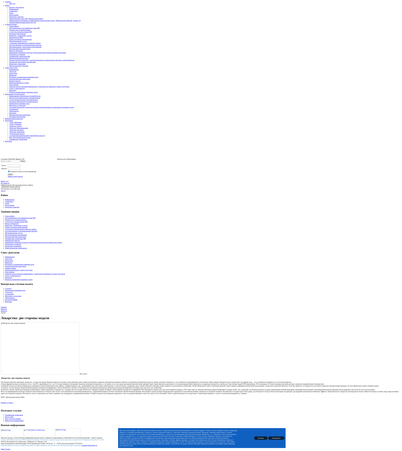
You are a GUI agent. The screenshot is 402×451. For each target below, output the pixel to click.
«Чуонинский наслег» (17, 134)
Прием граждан (14, 81)
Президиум (13, 73)
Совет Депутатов (11, 68)
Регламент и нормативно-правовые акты (23, 77)
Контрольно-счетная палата (15, 94)
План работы (14, 85)
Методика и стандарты (17, 105)
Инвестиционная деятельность (16, 248)
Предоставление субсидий (18, 66)
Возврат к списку (7, 403)
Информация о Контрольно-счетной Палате (25, 96)
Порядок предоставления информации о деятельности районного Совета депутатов (39, 86)
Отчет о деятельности (17, 88)
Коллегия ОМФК (11, 300)
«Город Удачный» (15, 124)
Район (7, 5)
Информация (14, 9)
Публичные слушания (17, 54)
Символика (13, 11)
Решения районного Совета (19, 83)
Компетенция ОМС (16, 37)
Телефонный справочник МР (19, 56)
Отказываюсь (276, 438)
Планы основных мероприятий (20, 39)
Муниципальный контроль (18, 58)
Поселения (9, 120)
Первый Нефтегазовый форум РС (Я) (22, 22)
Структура (9, 292)
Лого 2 (3, 191)
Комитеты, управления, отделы (20, 36)
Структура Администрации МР (20, 32)
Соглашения (13, 109)
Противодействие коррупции (19, 49)
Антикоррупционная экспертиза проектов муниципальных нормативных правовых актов (41, 107)
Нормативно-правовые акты (19, 103)
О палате (8, 288)
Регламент (8, 264)
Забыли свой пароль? (15, 176)
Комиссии (12, 75)
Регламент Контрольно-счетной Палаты (23, 102)
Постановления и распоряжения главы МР (24, 28)
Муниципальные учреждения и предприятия (25, 47)
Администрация (11, 24)
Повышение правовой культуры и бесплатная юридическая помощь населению (37, 53)
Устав (11, 13)
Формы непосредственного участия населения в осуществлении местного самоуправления (41, 60)
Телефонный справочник (18, 139)
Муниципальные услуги (18, 41)
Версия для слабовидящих (14, 421)
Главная (8, 2)
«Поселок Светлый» (16, 130)
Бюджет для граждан (16, 7)
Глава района (14, 26)
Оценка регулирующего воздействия (22, 62)
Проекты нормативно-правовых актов (18, 279)
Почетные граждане (16, 17)
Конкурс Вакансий (16, 51)
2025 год (12, 4)
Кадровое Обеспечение (17, 34)
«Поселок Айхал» (15, 126)
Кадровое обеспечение (17, 117)
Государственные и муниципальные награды (25, 45)
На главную (5, 183)
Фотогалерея (13, 15)
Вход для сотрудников (13, 419)
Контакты (12, 90)
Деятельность (14, 111)
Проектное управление (17, 64)
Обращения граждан (12, 240)
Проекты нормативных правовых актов (23, 92)
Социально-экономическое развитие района (25, 43)
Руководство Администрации (19, 30)
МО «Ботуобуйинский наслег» (20, 137)
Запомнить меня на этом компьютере (23, 171)
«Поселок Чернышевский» (18, 128)
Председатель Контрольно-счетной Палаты (24, 98)
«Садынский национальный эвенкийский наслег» (27, 136)
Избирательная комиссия (14, 119)
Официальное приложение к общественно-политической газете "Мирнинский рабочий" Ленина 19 (45, 20)
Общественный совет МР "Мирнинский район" (26, 19)
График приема (10, 268)
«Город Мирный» (15, 122)
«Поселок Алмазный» (17, 132)
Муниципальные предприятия (16, 235)
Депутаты (12, 71)
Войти (3, 181)
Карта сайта (9, 417)
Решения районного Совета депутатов (18, 270)
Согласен (261, 438)
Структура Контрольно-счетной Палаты (23, 100)
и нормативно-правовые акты (23, 264)
